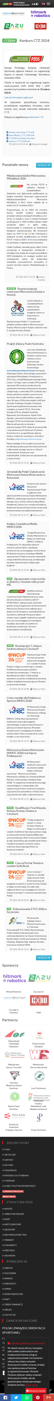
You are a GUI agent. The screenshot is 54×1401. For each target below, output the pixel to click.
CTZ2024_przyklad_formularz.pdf (22, 138)
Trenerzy (9, 1240)
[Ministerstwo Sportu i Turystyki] (14, 1054)
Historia (8, 1165)
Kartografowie (12, 1224)
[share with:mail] (48, 1397)
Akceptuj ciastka (37, 1390)
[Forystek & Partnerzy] (14, 998)
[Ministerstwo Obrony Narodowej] (39, 1054)
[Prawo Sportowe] (39, 1118)
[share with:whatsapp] (27, 1397)
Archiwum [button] (43, 165)
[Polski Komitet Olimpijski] (39, 1034)
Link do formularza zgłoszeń (18, 97)
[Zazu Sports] (13, 26)
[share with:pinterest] (37, 1397)
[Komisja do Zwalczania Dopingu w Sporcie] (14, 1116)
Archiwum (9, 1255)
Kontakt (9, 1160)
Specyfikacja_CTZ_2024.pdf (21, 135)
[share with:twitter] (16, 1397)
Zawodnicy (10, 1283)
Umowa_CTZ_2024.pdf (19, 141)
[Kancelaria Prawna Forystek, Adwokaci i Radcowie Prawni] (13, 13)
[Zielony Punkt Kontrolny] (14, 1097)
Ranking (8, 1278)
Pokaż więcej (31, 1384)
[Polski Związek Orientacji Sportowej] (7, 4)
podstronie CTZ (35, 117)
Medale (8, 1310)
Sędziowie (9, 1229)
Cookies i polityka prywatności (19, 1186)
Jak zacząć (10, 1154)
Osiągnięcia (10, 1170)
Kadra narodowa (13, 1294)
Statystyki (9, 1315)
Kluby (7, 1219)
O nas (7, 1149)
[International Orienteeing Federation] (14, 1033)
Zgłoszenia (10, 1273)
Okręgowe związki (14, 1214)
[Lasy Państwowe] (39, 1076)
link (30, 239)
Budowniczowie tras (15, 1235)
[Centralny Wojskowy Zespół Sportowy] (14, 1076)
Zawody (8, 1268)
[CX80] (39, 1000)
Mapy (7, 1299)
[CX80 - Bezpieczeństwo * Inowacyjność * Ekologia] (40, 26)
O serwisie (9, 1181)
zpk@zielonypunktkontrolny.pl (28, 439)
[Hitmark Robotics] (14, 978)
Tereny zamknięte (13, 1304)
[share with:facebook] (5, 1397)
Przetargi (9, 1250)
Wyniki (7, 1289)
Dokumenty (10, 1245)
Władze (8, 1209)
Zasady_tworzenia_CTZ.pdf (21, 132)
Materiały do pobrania (16, 1175)
